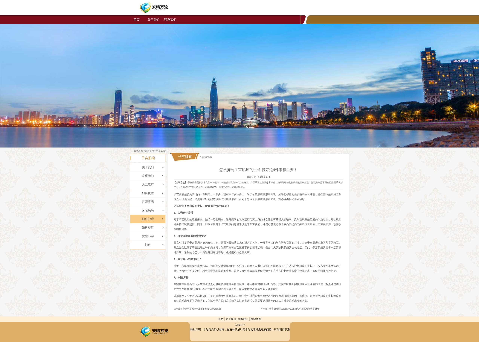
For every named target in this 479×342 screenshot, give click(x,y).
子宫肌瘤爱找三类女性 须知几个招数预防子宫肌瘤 (294, 308)
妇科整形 (148, 227)
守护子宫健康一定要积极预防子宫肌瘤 (202, 308)
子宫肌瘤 (160, 150)
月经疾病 (148, 210)
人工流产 (148, 184)
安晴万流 (154, 7)
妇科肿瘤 (149, 150)
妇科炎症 (148, 193)
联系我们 (170, 19)
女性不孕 (148, 236)
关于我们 (153, 19)
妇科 (148, 244)
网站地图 (256, 319)
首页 (137, 19)
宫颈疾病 (148, 201)
